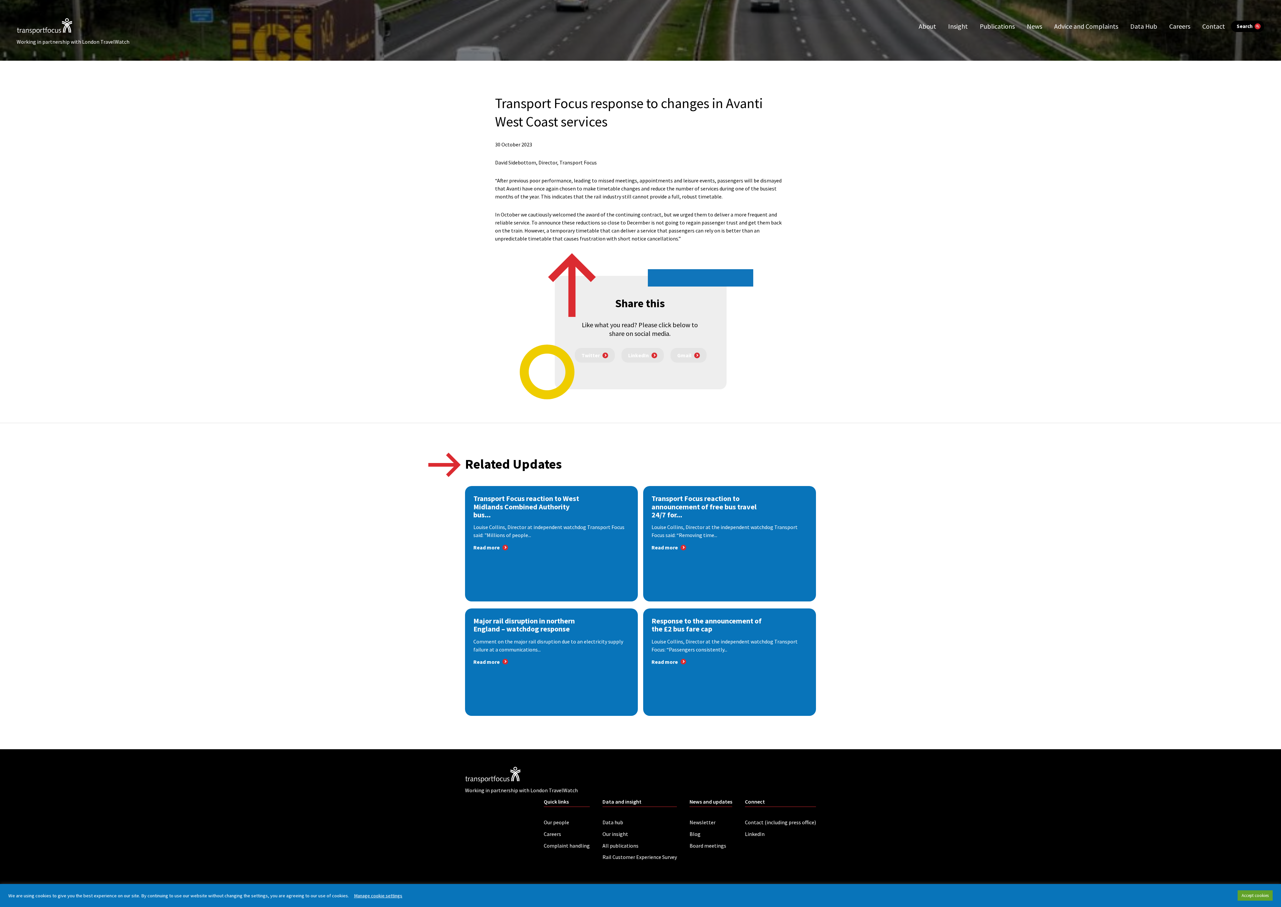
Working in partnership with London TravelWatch (73, 41)
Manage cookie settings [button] (378, 896)
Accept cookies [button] (1255, 895)
